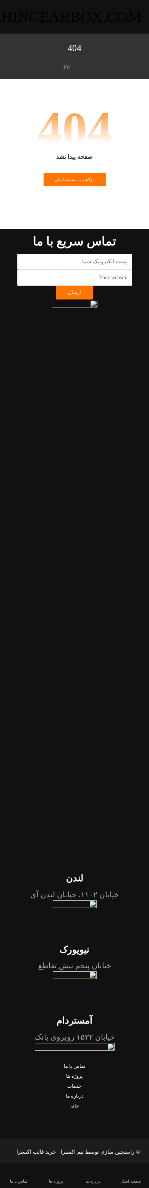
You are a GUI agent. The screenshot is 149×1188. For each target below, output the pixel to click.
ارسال (74, 292)
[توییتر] (74, 1116)
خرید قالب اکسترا (37, 1152)
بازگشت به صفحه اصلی (74, 179)
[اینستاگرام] (65, 1116)
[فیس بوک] (84, 1116)
